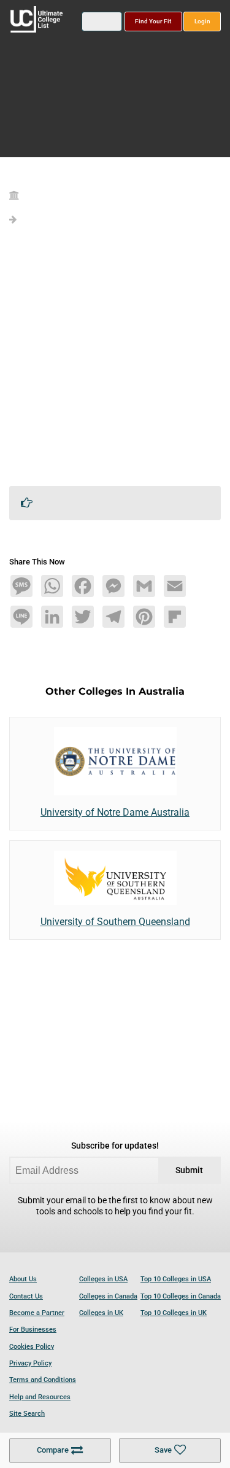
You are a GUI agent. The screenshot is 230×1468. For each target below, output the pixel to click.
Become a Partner (36, 1313)
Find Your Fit (153, 21)
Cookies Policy (31, 1347)
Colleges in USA (103, 1279)
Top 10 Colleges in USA (175, 1279)
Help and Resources (40, 1397)
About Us (23, 1279)
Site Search (27, 1414)
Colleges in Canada (108, 1296)
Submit (189, 1170)
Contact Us (26, 1296)
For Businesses (32, 1329)
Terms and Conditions (42, 1380)
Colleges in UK (101, 1313)
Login (202, 21)
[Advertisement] (115, 361)
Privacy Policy (30, 1363)
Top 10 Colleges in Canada (180, 1296)
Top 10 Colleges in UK (173, 1313)
